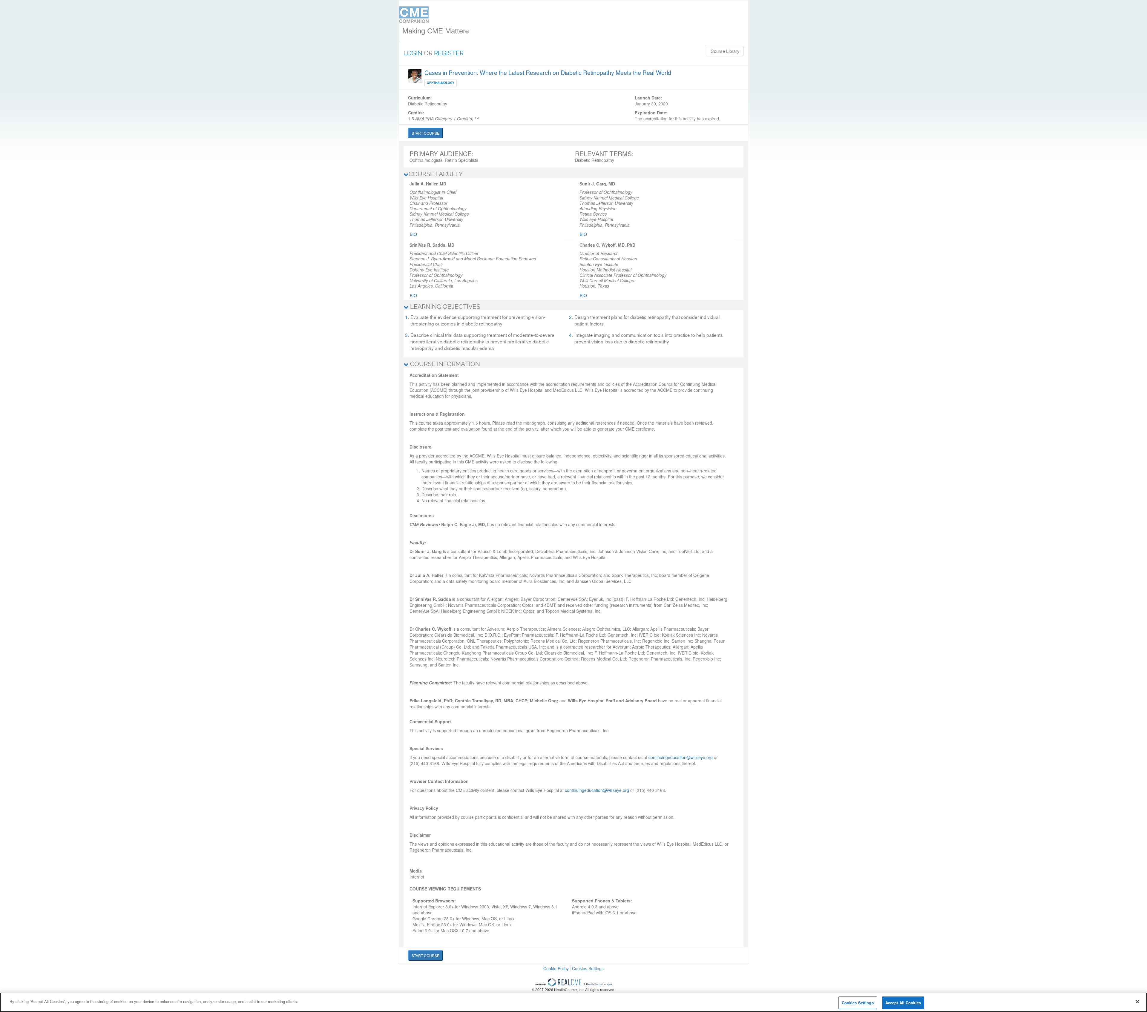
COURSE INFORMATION (444, 364)
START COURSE (425, 133)
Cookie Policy (556, 968)
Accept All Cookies (903, 1002)
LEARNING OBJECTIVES (444, 306)
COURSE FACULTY (436, 174)
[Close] (1137, 1001)
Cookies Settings (588, 968)
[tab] (573, 174)
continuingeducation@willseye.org (680, 757)
